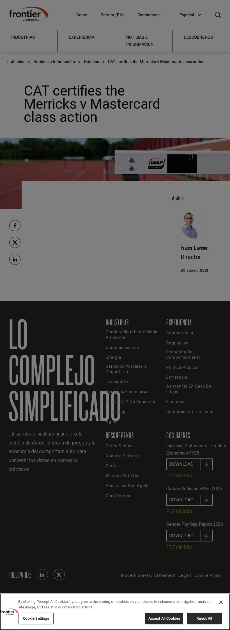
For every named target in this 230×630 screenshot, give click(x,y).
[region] (115, 611)
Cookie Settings (36, 618)
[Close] (221, 602)
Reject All (204, 618)
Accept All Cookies (164, 618)
